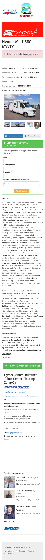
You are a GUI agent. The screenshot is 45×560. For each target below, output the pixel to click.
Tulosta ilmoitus (33, 136)
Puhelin (7, 172)
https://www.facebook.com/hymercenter (21, 396)
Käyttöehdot (9, 554)
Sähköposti (8, 165)
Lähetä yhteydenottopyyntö (23, 365)
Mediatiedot (21, 551)
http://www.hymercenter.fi (15, 392)
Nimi (5, 157)
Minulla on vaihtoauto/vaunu (16, 179)
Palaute (31, 551)
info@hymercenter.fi (14, 433)
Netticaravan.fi (21, 32)
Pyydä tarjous (21, 191)
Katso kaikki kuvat (14, 136)
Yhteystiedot (9, 551)
